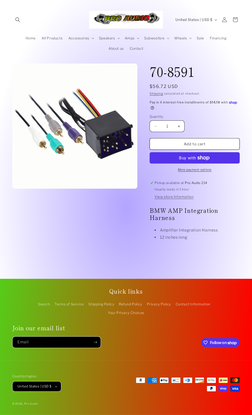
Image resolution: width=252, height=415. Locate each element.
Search (44, 304)
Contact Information (193, 304)
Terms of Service (69, 304)
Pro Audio (31, 403)
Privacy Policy (159, 304)
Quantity (156, 116)
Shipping (156, 93)
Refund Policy (130, 304)
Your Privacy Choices (126, 313)
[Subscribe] (95, 342)
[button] (17, 19)
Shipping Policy (101, 304)
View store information (174, 197)
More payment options (195, 169)
